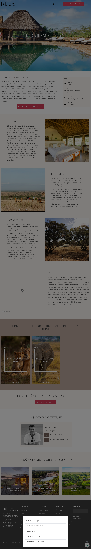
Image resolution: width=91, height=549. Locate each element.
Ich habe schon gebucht (35, 542)
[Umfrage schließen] (45, 274)
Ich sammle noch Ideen (34, 526)
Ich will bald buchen (33, 536)
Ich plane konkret (32, 531)
